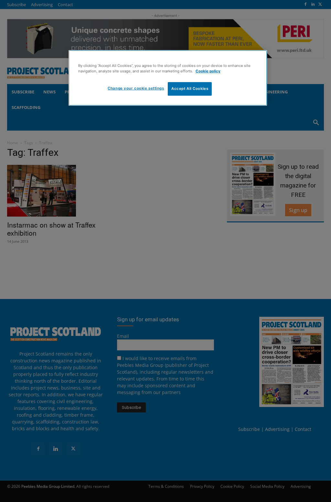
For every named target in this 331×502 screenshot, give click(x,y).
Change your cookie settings (136, 88)
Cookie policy (208, 71)
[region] (168, 78)
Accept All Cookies (189, 88)
